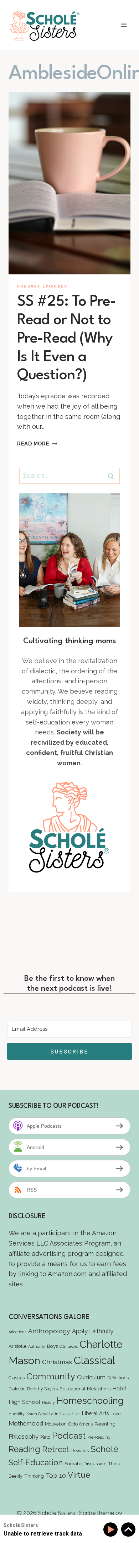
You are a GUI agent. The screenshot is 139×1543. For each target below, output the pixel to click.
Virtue (79, 1474)
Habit (119, 1388)
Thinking (34, 1476)
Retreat (56, 1449)
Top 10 (56, 1475)
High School (24, 1402)
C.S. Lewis (69, 1346)
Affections (17, 1332)
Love (115, 1413)
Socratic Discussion (86, 1463)
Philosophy (23, 1436)
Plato (45, 1437)
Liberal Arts (95, 1413)
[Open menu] (123, 25)
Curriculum (91, 1377)
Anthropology (49, 1331)
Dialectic (17, 1388)
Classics (17, 1377)
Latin (53, 1414)
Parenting (104, 1424)
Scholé (104, 1449)
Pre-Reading (98, 1437)
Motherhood (26, 1423)
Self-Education (36, 1462)
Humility (17, 1414)
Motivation (56, 1424)
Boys (52, 1346)
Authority (36, 1346)
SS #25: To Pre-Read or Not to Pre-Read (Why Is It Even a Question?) (66, 338)
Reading (24, 1449)
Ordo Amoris (80, 1424)
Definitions (118, 1377)
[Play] (111, 1529)
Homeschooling (90, 1400)
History (48, 1402)
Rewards (80, 1450)
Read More (37, 444)
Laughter (70, 1413)
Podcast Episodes (42, 286)
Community (50, 1376)
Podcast (69, 1435)
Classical (94, 1360)
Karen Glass (36, 1414)
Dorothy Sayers (42, 1388)
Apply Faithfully (92, 1331)
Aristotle (17, 1346)
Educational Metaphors (85, 1388)
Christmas (57, 1362)
